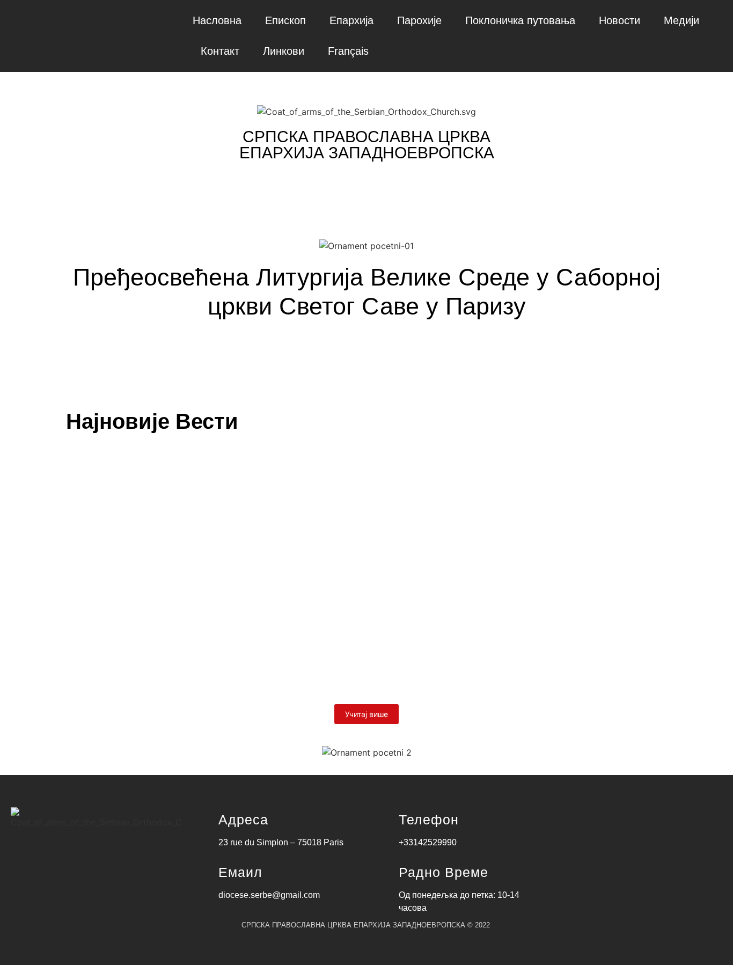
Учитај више (366, 714)
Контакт (220, 51)
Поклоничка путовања (520, 20)
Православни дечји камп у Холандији (190, 637)
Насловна (217, 20)
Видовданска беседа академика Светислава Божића (241, 491)
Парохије (419, 20)
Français (348, 51)
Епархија (351, 20)
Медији (681, 20)
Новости (619, 20)
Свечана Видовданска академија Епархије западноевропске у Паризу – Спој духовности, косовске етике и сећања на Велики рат (362, 564)
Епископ (285, 20)
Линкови (283, 51)
